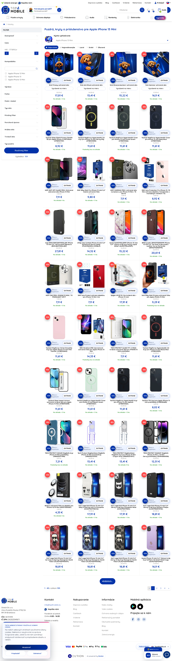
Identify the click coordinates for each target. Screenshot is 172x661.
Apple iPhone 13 (14, 76)
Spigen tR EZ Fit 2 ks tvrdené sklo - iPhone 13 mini (123, 296)
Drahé (91, 47)
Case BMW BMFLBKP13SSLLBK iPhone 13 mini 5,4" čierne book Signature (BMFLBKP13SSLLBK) (59, 244)
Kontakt (148, 3)
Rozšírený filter (21, 150)
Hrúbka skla (9, 130)
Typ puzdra (9, 144)
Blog (107, 3)
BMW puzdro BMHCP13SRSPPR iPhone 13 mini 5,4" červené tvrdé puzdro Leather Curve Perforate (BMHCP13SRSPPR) (156, 245)
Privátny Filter (10, 115)
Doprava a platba (95, 3)
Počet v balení (10, 101)
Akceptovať (26, 647)
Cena (7, 43)
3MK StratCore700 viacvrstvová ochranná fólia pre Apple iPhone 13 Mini (91, 349)
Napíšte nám (26, 3)
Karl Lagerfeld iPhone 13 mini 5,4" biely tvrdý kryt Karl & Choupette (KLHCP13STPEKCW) (91, 507)
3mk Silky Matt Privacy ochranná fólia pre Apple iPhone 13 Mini (156, 296)
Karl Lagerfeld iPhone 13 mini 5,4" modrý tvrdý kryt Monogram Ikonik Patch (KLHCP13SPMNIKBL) (91, 559)
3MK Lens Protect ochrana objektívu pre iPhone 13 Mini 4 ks (91, 296)
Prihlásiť (160, 3)
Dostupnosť (9, 36)
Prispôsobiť (15, 653)
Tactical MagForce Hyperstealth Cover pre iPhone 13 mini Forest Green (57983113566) (123, 139)
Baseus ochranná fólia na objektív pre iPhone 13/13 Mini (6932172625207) (59, 506)
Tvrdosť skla (10, 137)
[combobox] (112, 40)
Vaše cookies (107, 609)
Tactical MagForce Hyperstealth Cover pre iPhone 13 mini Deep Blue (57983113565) (156, 139)
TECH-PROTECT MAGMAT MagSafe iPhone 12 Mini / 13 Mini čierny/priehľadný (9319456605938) (156, 454)
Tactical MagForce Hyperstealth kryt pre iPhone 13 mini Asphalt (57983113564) (123, 402)
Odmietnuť (37, 653)
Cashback (116, 3)
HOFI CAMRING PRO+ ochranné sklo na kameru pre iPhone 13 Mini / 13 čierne (123, 191)
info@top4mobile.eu (52, 605)
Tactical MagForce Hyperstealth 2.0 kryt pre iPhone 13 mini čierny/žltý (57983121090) (91, 139)
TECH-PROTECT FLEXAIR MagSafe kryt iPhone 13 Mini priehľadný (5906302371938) (59, 454)
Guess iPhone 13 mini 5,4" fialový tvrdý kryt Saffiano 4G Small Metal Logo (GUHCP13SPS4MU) (156, 559)
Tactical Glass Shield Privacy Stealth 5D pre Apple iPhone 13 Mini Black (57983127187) (59, 139)
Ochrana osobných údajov (113, 613)
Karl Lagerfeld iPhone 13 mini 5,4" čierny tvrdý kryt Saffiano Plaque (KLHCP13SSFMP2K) (155, 507)
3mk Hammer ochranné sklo (155, 85)
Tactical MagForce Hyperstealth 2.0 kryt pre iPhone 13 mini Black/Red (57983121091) (156, 349)
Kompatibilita (10, 61)
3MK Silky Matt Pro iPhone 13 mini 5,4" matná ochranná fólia (91, 191)
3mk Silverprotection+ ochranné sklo (123, 85)
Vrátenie (126, 3)
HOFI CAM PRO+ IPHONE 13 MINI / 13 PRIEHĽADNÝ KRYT (59, 296)
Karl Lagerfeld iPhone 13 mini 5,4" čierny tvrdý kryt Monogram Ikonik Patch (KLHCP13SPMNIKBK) (124, 559)
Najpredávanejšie (68, 47)
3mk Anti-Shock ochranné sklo (91, 85)
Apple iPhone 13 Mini (16, 80)
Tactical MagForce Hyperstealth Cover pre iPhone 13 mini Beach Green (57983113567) (91, 402)
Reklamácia (137, 3)
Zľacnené (101, 47)
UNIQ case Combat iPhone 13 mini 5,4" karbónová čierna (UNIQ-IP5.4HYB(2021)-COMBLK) (91, 244)
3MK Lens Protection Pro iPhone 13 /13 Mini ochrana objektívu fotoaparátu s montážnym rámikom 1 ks (156, 191)
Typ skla (8, 108)
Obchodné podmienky (111, 622)
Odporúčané (52, 47)
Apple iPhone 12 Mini (16, 73)
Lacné (82, 47)
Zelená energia (10, 3)
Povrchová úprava (12, 122)
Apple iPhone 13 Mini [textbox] (64, 40)
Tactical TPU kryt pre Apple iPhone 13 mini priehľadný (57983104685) (156, 401)
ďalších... (107, 581)
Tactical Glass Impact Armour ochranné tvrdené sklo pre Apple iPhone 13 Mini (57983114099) (59, 402)
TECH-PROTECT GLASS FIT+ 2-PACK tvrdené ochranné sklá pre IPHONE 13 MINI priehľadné (123, 349)
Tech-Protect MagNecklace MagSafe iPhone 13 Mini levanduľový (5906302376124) (91, 454)
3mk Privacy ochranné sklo (59, 85)
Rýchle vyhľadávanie (62, 36)
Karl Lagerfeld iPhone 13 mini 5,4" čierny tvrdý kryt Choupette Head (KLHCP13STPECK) (123, 507)
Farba (7, 94)
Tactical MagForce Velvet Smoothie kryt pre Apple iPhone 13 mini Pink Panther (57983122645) (59, 349)
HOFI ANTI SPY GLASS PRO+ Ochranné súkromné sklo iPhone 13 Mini (59, 191)
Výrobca (8, 87)
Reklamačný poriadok (111, 617)
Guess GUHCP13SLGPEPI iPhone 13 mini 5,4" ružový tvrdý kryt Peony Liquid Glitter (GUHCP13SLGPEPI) (124, 244)
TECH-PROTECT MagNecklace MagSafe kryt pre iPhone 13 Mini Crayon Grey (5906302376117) (124, 454)
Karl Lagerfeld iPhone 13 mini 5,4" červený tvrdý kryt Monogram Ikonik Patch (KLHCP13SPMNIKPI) (59, 559)
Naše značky (107, 605)
